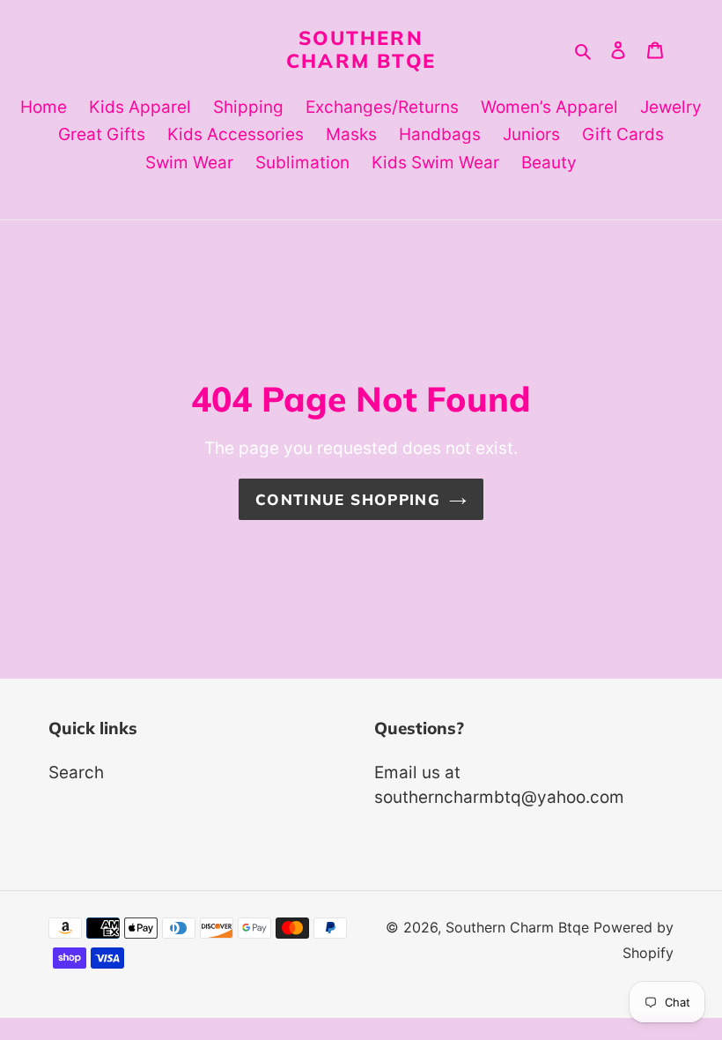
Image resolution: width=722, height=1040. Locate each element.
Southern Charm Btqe (361, 49)
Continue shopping (347, 499)
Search (76, 772)
